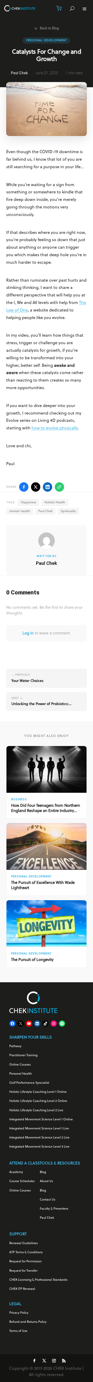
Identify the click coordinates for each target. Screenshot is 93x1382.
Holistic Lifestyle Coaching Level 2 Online (38, 1101)
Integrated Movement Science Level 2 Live (39, 1138)
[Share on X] (35, 487)
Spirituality (68, 511)
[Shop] (59, 8)
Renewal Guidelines (23, 1243)
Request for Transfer (23, 1271)
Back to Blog (49, 28)
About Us (46, 1181)
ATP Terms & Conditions (26, 1252)
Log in (28, 633)
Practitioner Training (23, 1055)
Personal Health (20, 1074)
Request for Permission (25, 1261)
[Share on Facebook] (23, 487)
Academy (16, 1172)
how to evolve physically (55, 428)
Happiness (28, 502)
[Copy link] (59, 487)
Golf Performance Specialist (29, 1083)
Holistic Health (54, 502)
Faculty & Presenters (54, 1209)
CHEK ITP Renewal (22, 1289)
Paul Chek (45, 511)
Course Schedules (22, 1181)
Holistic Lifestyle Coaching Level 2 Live (36, 1110)
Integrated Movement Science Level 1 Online (41, 1119)
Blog (43, 1172)
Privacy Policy (18, 1313)
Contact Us (47, 1200)
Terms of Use (18, 1331)
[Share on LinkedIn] (47, 487)
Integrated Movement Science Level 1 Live (39, 1128)
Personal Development (46, 40)
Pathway (15, 1046)
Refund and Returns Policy (28, 1322)
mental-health (19, 511)
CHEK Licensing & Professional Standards (38, 1280)
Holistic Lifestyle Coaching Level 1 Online (38, 1092)
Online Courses (20, 1065)
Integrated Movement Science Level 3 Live (39, 1147)
